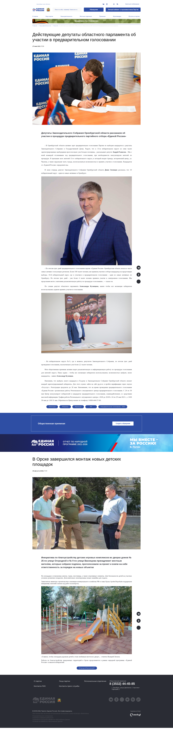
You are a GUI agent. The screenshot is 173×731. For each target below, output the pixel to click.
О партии (35, 16)
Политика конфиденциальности (42, 718)
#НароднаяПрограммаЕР (87, 668)
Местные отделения (86, 16)
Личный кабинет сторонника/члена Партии (123, 9)
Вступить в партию (134, 16)
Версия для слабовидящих (132, 4)
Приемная (102, 16)
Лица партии (49, 16)
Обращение (94, 9)
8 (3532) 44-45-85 (122, 684)
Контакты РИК (40, 686)
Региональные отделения (95, 681)
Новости (55, 25)
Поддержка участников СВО (86, 21)
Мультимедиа (117, 16)
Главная (34, 25)
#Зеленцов (52, 406)
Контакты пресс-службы (69, 686)
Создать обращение (123, 423)
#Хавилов (65, 406)
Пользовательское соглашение (42, 716)
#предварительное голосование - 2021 (113, 406)
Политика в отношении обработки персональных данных (51, 719)
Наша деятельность (66, 16)
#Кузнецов (78, 406)
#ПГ (91, 406)
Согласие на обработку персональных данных (47, 721)
